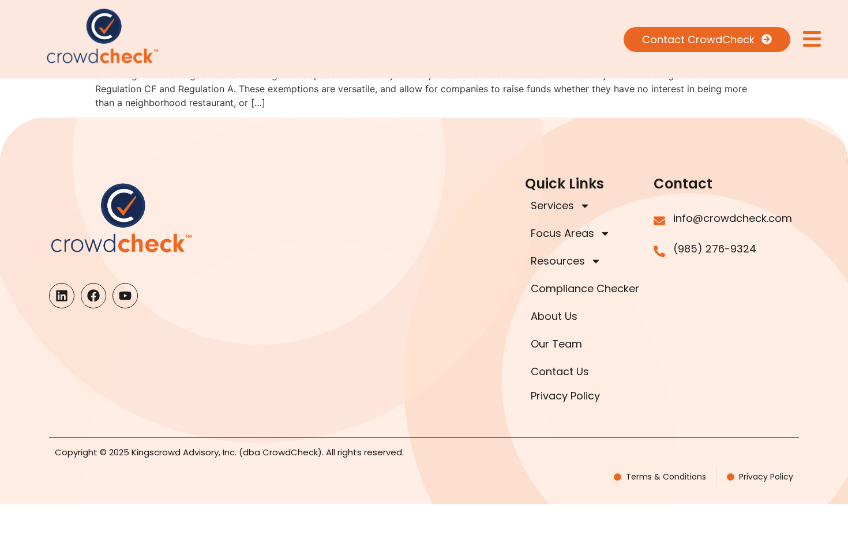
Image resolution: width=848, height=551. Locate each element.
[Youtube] (125, 295)
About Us (554, 316)
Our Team (556, 344)
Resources (558, 261)
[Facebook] (93, 295)
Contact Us (560, 371)
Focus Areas (562, 233)
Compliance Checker (585, 288)
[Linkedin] (61, 295)
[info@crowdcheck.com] (659, 221)
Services (552, 205)
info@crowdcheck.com (732, 218)
